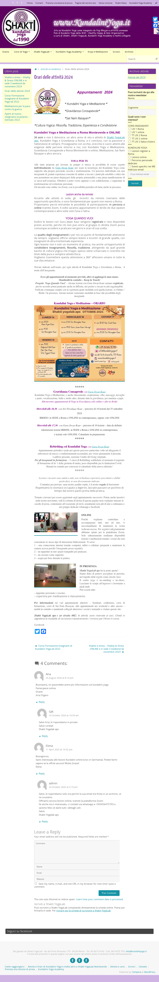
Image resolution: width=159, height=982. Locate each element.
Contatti (39, 3)
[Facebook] (155, 25)
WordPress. (150, 972)
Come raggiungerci (15, 966)
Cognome (133, 107)
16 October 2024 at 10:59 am (64, 715)
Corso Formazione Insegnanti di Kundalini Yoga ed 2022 (53, 647)
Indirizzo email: (136, 169)
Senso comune (105, 3)
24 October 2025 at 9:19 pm (63, 787)
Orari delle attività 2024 (17, 90)
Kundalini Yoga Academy (140, 3)
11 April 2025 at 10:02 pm (59, 749)
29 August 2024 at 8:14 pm (59, 678)
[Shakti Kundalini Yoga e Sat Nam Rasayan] (22, 3)
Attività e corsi (117, 966)
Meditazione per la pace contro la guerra (17, 108)
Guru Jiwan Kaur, (64, 167)
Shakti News (121, 3)
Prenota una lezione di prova (59, 3)
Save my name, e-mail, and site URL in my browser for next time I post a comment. (75, 885)
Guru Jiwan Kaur (97, 391)
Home (30, 3)
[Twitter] (155, 19)
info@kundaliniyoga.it (136, 951)
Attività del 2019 (136, 77)
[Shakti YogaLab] (17, 3)
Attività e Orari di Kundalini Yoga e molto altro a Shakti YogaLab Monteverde (67, 966)
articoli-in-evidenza (51, 69)
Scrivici (131, 966)
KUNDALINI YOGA (137, 147)
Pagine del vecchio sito (85, 3)
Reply (42, 701)
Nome (131, 98)
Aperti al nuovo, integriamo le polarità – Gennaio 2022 (17, 116)
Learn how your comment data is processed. (100, 899)
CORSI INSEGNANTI (138, 125)
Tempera (136, 972)
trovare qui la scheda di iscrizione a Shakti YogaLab (83, 910)
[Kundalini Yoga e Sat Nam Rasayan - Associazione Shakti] (13, 3)
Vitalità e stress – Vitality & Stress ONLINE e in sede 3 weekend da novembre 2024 (106, 648)
